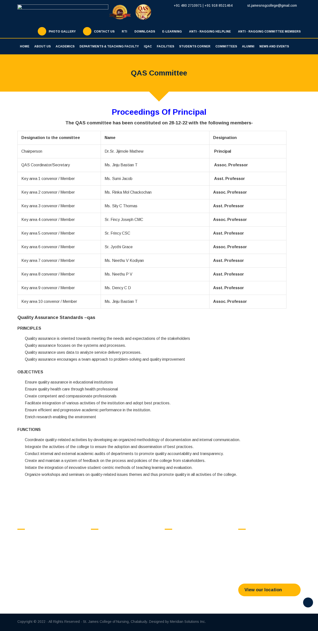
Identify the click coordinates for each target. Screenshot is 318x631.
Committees (226, 46)
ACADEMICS (65, 46)
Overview (29, 538)
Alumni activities (182, 551)
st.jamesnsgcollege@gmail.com (271, 5)
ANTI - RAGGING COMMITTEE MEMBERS (269, 31)
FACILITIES (165, 46)
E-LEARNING (172, 31)
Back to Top (308, 602)
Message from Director (40, 551)
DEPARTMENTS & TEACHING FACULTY (109, 46)
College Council (108, 538)
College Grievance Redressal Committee (119, 553)
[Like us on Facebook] (271, 622)
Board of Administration (40, 563)
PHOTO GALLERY (62, 31)
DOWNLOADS (144, 31)
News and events (274, 46)
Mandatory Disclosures (40, 570)
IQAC (148, 46)
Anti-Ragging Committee (115, 544)
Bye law (176, 544)
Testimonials (180, 563)
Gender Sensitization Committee (121, 567)
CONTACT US (104, 31)
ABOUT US (42, 46)
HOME (24, 46)
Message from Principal (40, 557)
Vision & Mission (35, 544)
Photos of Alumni (183, 557)
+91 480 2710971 (188, 5)
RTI (124, 31)
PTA (99, 574)
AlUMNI (248, 46)
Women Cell (105, 561)
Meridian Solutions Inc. (188, 622)
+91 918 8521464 (218, 5)
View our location (263, 589)
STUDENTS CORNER (194, 46)
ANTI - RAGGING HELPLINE (210, 31)
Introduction (179, 538)
